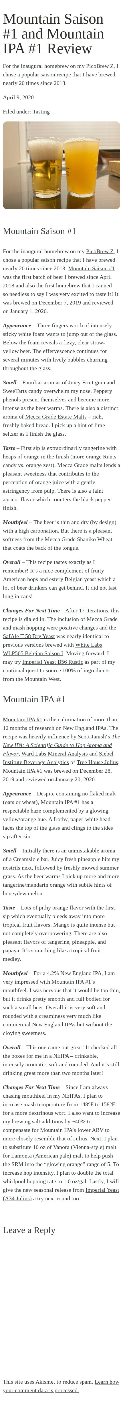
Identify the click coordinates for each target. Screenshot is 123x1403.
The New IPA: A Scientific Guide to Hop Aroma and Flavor (61, 745)
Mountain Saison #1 (91, 268)
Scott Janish (91, 736)
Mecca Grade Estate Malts (56, 416)
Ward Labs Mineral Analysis (54, 753)
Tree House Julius (97, 762)
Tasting (41, 111)
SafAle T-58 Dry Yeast (29, 636)
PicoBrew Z (100, 251)
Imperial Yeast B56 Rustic (52, 662)
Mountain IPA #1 (22, 719)
